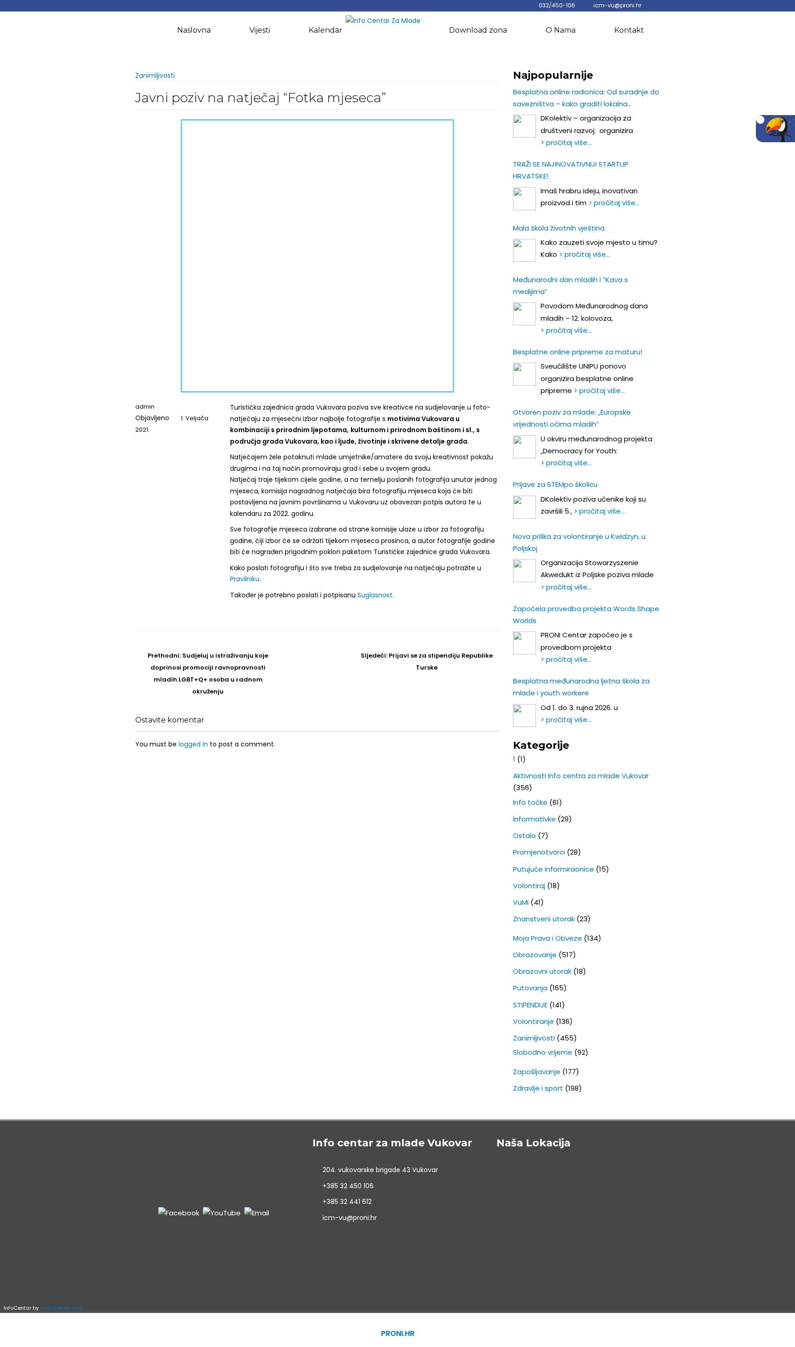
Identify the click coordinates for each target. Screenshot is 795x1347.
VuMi (521, 902)
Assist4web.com (61, 1308)
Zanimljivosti (155, 75)
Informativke (534, 819)
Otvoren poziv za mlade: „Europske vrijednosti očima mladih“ (572, 418)
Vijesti (259, 30)
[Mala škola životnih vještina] (524, 250)
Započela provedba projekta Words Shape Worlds (586, 614)
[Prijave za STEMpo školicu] (524, 507)
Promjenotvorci (539, 852)
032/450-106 (557, 5)
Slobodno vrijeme (542, 1052)
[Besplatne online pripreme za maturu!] (524, 374)
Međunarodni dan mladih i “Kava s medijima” (570, 285)
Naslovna (194, 30)
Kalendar (325, 30)
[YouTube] (222, 1212)
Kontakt (629, 30)
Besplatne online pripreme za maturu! (577, 352)
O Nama (561, 30)
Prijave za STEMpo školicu (555, 484)
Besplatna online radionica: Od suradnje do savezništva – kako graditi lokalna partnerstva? (586, 98)
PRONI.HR (398, 1333)
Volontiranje (533, 1021)
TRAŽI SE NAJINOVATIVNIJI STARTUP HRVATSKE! (570, 170)
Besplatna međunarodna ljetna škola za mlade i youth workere (581, 687)
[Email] (256, 1212)
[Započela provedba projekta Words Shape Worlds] (524, 642)
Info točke (530, 802)
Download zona (478, 30)
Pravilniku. (245, 579)
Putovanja (530, 988)
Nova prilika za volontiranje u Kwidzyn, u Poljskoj (579, 542)
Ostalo (524, 835)
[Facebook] (178, 1212)
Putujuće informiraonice (553, 869)
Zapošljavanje (536, 1071)
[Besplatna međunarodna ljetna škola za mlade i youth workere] (524, 715)
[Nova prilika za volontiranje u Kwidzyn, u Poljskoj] (524, 570)
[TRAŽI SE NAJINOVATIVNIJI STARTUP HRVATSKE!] (524, 198)
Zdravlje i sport (538, 1088)
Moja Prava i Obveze (547, 938)
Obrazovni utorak (542, 971)
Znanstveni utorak (544, 919)
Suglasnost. (375, 595)
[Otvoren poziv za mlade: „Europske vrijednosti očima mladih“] (524, 446)
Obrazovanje (535, 955)
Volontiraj (529, 885)
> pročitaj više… (566, 142)
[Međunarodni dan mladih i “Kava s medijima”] (524, 313)
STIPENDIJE (530, 1005)
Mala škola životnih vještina (559, 228)
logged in (193, 744)
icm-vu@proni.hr (617, 5)
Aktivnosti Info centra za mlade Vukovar (581, 775)
